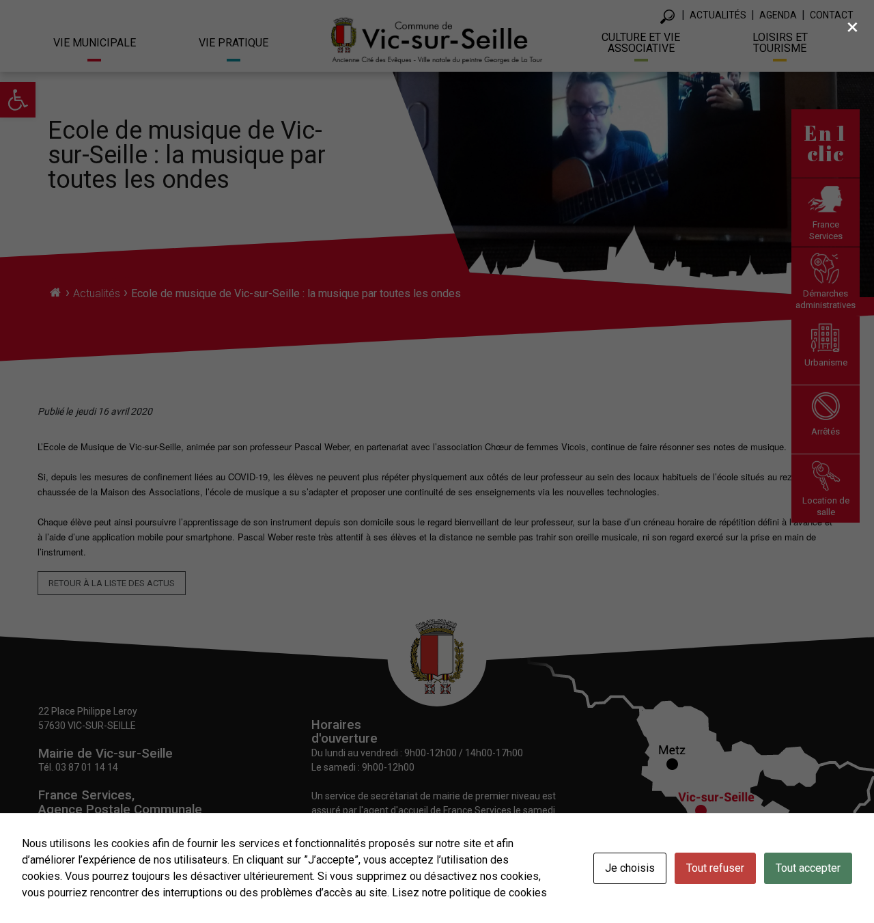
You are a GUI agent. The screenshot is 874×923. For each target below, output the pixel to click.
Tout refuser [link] (715, 868)
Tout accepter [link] (808, 868)
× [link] (852, 27)
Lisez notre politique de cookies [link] (469, 892)
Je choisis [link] (630, 868)
